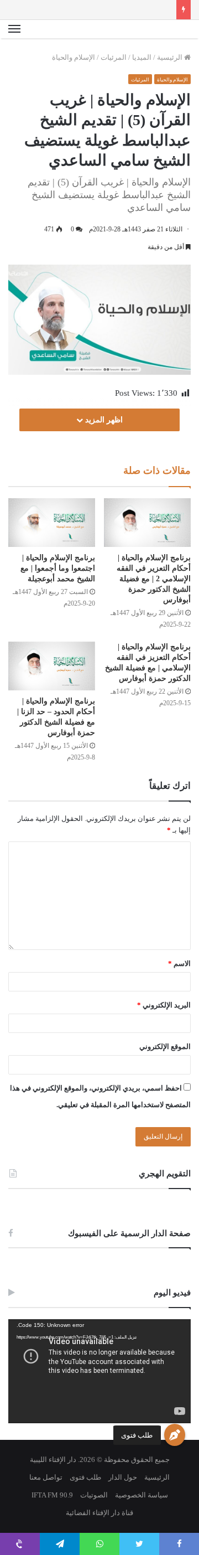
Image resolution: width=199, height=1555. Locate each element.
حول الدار (122, 1477)
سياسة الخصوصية (141, 1495)
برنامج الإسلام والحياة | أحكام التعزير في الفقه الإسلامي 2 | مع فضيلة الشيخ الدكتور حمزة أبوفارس (154, 579)
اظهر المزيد (103, 420)
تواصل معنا (45, 1477)
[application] (99, 1371)
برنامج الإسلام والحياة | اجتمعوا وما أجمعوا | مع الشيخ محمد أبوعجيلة (57, 568)
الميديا (141, 57)
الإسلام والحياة (73, 57)
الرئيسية (170, 57)
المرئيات (114, 57)
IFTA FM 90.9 (52, 1495)
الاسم (179, 963)
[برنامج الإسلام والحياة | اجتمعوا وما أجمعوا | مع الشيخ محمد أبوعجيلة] (51, 522)
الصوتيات (94, 1495)
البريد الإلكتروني (164, 1005)
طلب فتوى (137, 1435)
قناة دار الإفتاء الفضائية (99, 1512)
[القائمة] (14, 29)
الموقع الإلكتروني (165, 1046)
